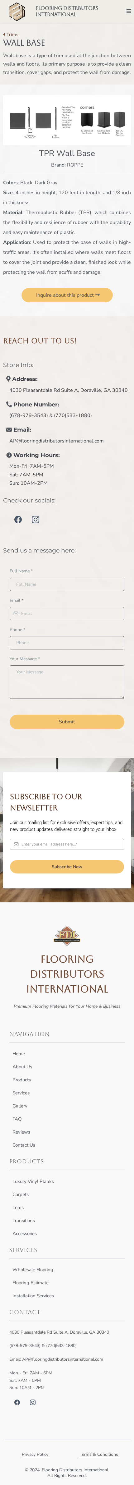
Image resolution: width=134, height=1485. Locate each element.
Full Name (21, 571)
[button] (129, 11)
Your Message (25, 659)
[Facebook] (18, 519)
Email (16, 600)
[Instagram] (35, 519)
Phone (17, 630)
